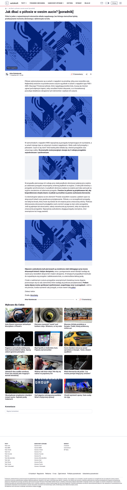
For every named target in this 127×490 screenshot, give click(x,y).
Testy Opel (7, 460)
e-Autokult (66, 445)
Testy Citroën (8, 449)
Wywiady (79, 3)
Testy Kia (7, 456)
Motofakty (34, 295)
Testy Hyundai (8, 454)
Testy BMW (7, 447)
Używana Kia (37, 456)
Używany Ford (37, 452)
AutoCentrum (67, 447)
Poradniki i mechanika (37, 3)
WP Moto (66, 449)
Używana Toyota (38, 464)
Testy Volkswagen (9, 466)
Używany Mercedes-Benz (40, 458)
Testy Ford (7, 452)
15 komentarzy (78, 74)
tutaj (40, 486)
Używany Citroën (38, 449)
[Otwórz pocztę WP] (101, 3)
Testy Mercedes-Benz (10, 458)
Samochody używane (55, 3)
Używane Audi (37, 445)
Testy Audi (7, 445)
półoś (73, 287)
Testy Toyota (8, 464)
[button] (107, 3)
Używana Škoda (38, 462)
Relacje (87, 3)
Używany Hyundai (38, 454)
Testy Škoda (8, 462)
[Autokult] (15, 3)
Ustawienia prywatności (90, 473)
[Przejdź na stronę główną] (7, 4)
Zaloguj (114, 3)
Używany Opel (37, 460)
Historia (70, 3)
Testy (23, 3)
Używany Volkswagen (39, 466)
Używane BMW (38, 447)
